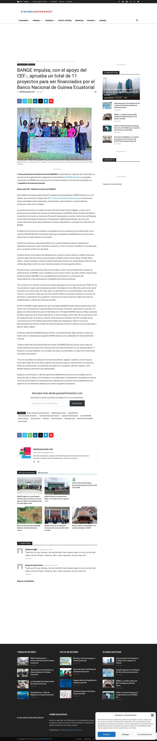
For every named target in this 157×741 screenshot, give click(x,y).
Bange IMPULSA (73, 413)
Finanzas (49, 20)
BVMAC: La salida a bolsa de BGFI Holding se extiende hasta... (126, 683)
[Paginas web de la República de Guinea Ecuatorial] (65, 683)
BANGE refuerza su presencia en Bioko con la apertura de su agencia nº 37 (57, 499)
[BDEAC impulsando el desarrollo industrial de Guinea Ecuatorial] (23, 661)
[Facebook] (119, 1)
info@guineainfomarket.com (70, 730)
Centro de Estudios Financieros (27, 416)
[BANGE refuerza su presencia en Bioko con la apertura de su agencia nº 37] (57, 486)
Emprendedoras (35, 418)
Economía (23, 20)
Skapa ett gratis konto (34, 565)
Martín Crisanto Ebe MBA (85, 418)
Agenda (102, 20)
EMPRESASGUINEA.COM (27, 92)
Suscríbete (69, 1)
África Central (65, 20)
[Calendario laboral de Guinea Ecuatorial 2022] (65, 694)
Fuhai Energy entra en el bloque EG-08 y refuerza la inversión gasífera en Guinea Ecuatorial (127, 105)
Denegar (125, 734)
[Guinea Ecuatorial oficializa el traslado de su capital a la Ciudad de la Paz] (108, 661)
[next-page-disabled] (107, 168)
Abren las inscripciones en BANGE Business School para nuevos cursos (28, 528)
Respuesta (28, 558)
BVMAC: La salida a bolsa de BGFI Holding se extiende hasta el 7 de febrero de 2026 (125, 117)
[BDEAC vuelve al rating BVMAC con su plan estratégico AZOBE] (84, 515)
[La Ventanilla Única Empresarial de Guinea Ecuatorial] (23, 684)
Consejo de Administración (70, 416)
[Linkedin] (123, 1)
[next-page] (22, 534)
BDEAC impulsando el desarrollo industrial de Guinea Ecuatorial (42, 660)
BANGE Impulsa (72, 177)
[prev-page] (18, 534)
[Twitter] (130, 1)
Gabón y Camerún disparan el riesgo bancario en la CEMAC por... (127, 695)
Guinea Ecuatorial (56, 418)
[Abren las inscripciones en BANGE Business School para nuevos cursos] (29, 515)
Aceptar (106, 734)
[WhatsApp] (134, 1)
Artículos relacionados (27, 473)
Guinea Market (109, 98)
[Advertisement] (78, 43)
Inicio (18, 61)
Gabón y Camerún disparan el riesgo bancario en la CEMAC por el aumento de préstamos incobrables (127, 128)
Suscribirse (77, 403)
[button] (152, 715)
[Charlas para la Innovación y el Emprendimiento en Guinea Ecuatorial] (23, 673)
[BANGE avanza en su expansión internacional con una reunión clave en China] (57, 515)
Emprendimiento (28, 61)
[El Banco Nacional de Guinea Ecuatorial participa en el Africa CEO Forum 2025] (84, 479)
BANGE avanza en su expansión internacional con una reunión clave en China (57, 528)
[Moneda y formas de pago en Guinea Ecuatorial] (65, 661)
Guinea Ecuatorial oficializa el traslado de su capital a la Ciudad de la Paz (121, 92)
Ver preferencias (145, 734)
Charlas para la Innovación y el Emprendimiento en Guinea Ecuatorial (41, 672)
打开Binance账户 (31, 549)
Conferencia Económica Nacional (49, 416)
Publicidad (54, 1)
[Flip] (51, 101)
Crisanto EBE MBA (85, 416)
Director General (23, 418)
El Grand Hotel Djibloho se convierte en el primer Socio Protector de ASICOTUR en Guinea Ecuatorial (126, 139)
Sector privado (22, 421)
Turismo (90, 20)
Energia (36, 20)
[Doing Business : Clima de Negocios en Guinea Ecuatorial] (23, 695)
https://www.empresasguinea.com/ (43, 452)
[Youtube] (138, 1)
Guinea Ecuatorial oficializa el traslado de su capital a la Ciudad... (127, 660)
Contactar (79, 739)
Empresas (79, 20)
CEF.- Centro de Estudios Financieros (62, 198)
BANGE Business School (59, 413)
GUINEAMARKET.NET (45, 739)
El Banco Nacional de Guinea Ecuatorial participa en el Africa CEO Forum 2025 (84, 485)
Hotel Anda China (69, 418)
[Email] (40, 101)
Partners (61, 1)
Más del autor (43, 473)
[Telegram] (126, 1)
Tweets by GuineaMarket (112, 184)
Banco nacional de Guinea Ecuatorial (38, 413)
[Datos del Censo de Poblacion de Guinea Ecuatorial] (65, 672)
